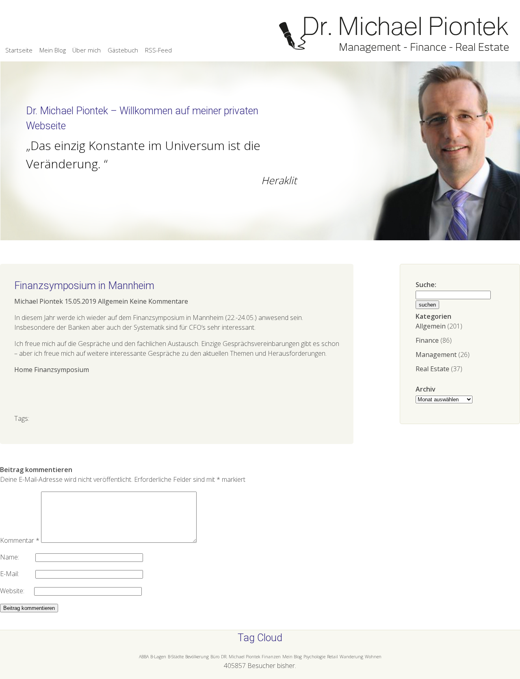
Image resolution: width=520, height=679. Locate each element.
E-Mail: (17, 573)
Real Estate (432, 368)
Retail (332, 656)
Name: (17, 557)
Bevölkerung (197, 656)
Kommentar (19, 540)
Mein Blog (52, 50)
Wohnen (373, 656)
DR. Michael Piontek (240, 656)
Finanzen (271, 656)
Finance (427, 340)
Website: (17, 590)
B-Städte (176, 656)
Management (436, 354)
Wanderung (351, 656)
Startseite (18, 50)
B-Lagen (158, 656)
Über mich (86, 50)
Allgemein (431, 326)
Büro (214, 656)
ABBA (144, 656)
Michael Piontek (38, 301)
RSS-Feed (158, 50)
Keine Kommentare (159, 301)
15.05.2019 (80, 301)
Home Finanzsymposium (51, 369)
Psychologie (314, 656)
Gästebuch (123, 50)
